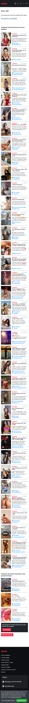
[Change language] (15, 3)
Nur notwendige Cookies (8, 700)
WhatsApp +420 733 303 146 (13, 681)
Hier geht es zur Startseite (9, 18)
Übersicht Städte (5, 667)
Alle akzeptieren (21, 700)
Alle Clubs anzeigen (7, 634)
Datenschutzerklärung (16, 697)
